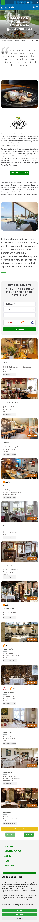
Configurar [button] (19, 918)
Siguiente (29, 834)
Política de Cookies (22, 906)
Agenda (7, 856)
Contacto (9, 866)
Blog (6, 861)
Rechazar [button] (19, 914)
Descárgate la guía (19, 173)
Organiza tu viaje (12, 851)
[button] (36, 2)
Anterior (10, 834)
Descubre (8, 846)
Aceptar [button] (19, 910)
